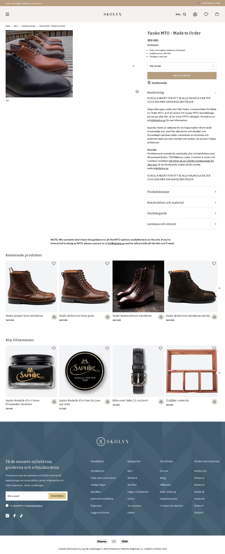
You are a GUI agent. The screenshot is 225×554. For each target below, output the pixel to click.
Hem (8, 26)
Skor (16, 26)
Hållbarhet (165, 484)
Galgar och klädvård (138, 492)
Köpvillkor (96, 492)
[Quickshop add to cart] (54, 317)
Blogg (163, 478)
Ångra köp (96, 505)
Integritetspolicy (168, 498)
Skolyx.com (200, 471)
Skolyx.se (199, 478)
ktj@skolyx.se (157, 120)
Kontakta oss (97, 471)
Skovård (131, 484)
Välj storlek (155, 66)
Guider (131, 512)
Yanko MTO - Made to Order (52, 26)
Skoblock (132, 478)
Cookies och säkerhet (171, 505)
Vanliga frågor (98, 484)
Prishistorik (152, 44)
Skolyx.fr (199, 505)
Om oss (164, 471)
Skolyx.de (199, 498)
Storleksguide (159, 82)
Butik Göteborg (168, 492)
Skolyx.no (199, 484)
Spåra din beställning (102, 498)
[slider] (39, 63)
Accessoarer (134, 505)
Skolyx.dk (199, 492)
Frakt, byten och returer (103, 478)
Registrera (57, 496)
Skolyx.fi (198, 512)
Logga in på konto (100, 512)
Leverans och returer (161, 224)
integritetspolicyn (34, 505)
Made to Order (29, 26)
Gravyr (131, 498)
